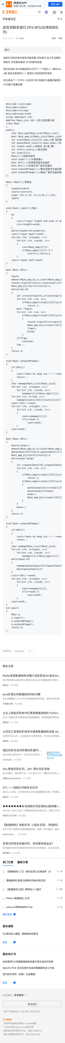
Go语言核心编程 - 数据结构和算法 (20, 933)
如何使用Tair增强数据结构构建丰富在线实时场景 (28, 961)
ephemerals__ (9, 834)
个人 (59, 19)
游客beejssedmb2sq (12, 778)
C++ (31, 651)
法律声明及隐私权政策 (13, 1023)
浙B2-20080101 (35, 1030)
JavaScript (19, 651)
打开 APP (55, 4)
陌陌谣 (6, 722)
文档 (5, 1011)
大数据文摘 (8, 703)
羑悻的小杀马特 (10, 815)
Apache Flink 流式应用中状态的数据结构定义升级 (28, 967)
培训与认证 (35, 1011)
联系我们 (32, 1004)
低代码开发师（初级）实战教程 (19, 974)
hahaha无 (7, 759)
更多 (5, 942)
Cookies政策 (30, 1023)
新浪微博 (19, 995)
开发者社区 (14, 1011)
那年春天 (7, 852)
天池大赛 (24, 1011)
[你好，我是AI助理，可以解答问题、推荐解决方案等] (46, 12)
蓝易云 (6, 685)
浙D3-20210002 (33, 1034)
